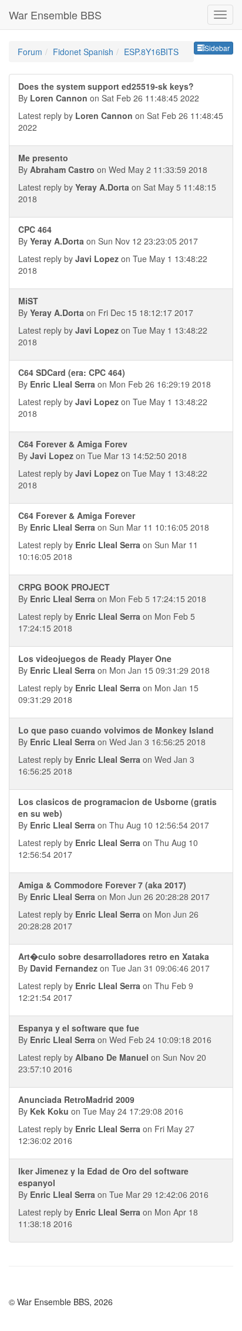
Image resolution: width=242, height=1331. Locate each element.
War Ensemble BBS (55, 14)
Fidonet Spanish (83, 51)
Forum (30, 51)
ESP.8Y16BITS (151, 51)
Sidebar (217, 48)
